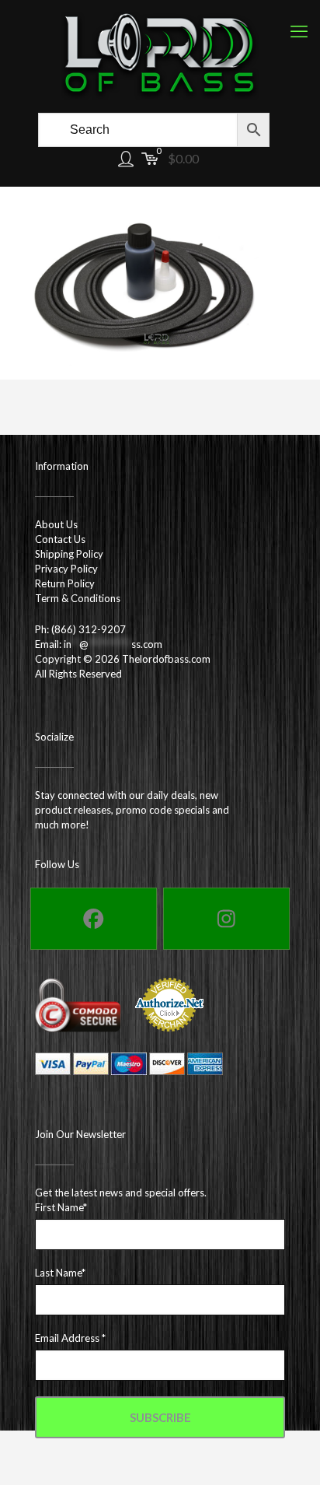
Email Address (70, 1338)
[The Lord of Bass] (160, 54)
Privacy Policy (66, 568)
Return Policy (65, 583)
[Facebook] (93, 919)
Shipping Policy (69, 554)
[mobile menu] (299, 31)
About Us (56, 524)
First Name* (61, 1207)
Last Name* (60, 1272)
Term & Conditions (77, 598)
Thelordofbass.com (166, 659)
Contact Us (60, 539)
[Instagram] (226, 919)
